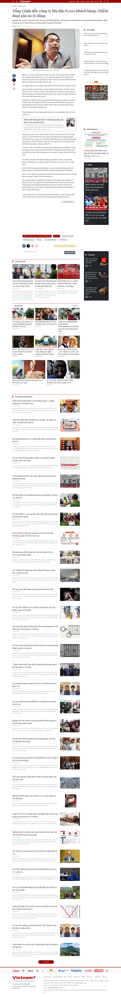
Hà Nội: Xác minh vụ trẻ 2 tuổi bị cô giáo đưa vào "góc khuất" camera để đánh (33, 608)
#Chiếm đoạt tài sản (67, 236)
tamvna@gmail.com (81, 983)
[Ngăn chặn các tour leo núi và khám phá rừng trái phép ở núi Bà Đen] (70, 949)
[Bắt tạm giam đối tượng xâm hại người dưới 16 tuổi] (70, 594)
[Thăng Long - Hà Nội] (101, 1)
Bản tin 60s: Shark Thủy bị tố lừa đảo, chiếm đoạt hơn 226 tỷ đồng (68, 283)
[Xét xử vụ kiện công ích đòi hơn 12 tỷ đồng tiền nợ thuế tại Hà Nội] (70, 706)
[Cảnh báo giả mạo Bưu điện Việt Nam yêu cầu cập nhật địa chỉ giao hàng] (70, 837)
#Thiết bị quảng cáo (28, 240)
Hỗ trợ (70, 977)
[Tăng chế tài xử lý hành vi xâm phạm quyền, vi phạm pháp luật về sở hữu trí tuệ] (70, 405)
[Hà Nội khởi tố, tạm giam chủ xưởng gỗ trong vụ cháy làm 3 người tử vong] (70, 575)
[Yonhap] (63, 970)
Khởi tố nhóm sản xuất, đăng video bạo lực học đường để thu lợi (34, 477)
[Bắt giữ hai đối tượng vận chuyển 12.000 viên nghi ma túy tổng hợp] (70, 800)
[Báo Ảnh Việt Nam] (98, 970)
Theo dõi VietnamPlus (60, 246)
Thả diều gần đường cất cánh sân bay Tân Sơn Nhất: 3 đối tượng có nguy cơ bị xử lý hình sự (96, 72)
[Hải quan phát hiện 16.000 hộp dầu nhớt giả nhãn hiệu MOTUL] (70, 444)
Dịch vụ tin (89, 977)
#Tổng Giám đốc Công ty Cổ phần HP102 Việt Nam (37, 236)
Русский (97, 1)
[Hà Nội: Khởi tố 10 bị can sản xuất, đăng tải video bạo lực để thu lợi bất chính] (70, 519)
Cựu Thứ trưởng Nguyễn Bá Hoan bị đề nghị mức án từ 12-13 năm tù (34, 870)
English (77, 1)
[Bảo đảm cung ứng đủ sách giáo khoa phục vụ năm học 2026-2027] (96, 140)
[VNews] (107, 970)
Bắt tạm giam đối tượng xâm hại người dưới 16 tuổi (32, 589)
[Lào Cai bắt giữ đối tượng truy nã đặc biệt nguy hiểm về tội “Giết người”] (70, 892)
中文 (92, 1)
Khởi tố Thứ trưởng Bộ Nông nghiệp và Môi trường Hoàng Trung (95, 34)
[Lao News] (37, 970)
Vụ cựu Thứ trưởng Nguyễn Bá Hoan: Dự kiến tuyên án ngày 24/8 (34, 684)
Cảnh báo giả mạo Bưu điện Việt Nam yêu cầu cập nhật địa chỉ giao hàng (34, 833)
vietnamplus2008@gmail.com (55, 987)
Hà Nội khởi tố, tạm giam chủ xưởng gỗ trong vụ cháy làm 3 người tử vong (33, 571)
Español (88, 1)
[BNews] (23, 970)
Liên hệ (104, 977)
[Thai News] (42, 970)
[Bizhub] (31, 970)
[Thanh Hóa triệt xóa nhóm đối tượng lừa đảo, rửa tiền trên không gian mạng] (70, 743)
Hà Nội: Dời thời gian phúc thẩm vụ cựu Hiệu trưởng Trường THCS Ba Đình (33, 459)
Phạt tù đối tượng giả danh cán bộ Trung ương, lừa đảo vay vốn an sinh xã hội (43, 120)
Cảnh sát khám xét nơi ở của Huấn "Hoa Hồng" (96, 44)
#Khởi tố (39, 240)
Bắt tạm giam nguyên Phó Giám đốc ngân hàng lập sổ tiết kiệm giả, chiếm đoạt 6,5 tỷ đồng (35, 627)
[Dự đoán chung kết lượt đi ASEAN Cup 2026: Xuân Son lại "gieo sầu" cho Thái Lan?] (96, 203)
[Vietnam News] (76, 970)
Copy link (14, 88)
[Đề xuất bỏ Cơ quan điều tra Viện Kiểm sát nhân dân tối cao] (70, 856)
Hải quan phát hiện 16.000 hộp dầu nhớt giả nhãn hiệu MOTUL (34, 440)
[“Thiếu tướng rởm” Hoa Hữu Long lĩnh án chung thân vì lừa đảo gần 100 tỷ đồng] (70, 669)
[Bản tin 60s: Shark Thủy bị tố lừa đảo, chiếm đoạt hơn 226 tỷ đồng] (69, 271)
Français (82, 1)
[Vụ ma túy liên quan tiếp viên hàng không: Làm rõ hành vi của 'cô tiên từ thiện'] (70, 762)
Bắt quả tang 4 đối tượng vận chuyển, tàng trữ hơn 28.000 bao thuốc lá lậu (32, 553)
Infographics (92, 129)
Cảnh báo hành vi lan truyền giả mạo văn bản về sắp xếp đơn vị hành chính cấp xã (34, 907)
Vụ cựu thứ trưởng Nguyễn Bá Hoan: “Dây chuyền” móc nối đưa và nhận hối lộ (34, 926)
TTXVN (83, 977)
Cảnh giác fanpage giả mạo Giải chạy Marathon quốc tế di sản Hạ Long (32, 534)
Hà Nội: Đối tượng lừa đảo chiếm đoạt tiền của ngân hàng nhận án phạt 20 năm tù (35, 646)
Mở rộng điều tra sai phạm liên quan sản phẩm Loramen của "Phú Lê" (35, 496)
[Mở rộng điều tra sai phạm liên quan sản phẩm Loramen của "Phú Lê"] (70, 500)
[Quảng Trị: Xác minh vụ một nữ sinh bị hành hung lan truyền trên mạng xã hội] (70, 725)
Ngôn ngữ (76, 977)
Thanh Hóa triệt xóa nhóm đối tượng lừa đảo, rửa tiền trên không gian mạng (34, 740)
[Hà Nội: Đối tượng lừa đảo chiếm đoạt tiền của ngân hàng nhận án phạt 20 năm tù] (70, 650)
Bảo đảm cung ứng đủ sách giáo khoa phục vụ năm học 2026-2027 (96, 153)
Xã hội (14, 6)
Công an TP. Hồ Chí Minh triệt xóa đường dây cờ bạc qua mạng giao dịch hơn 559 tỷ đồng (35, 815)
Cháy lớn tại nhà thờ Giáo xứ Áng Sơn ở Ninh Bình (91, 260)
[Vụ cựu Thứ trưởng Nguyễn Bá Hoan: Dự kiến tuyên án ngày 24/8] (70, 688)
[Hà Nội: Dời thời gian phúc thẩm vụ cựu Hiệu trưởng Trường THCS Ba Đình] (70, 463)
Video (90, 165)
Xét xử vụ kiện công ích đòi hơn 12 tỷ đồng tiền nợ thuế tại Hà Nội (34, 702)
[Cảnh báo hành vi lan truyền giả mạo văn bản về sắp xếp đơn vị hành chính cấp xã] (70, 911)
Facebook (14, 75)
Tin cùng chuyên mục (23, 397)
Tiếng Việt (72, 1)
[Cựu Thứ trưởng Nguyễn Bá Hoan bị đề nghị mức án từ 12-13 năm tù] (70, 874)
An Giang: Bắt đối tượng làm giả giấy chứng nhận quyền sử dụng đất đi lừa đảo (46, 283)
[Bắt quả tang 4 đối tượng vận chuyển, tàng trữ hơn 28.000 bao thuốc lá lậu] (70, 557)
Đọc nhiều (91, 30)
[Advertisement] (49, 217)
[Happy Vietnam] (51, 970)
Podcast (91, 255)
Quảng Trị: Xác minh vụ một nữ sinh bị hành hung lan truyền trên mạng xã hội (34, 721)
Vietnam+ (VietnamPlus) (25, 1)
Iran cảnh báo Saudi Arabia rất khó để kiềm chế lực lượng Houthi (91, 290)
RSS (65, 977)
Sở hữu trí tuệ (47, 977)
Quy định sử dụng (57, 977)
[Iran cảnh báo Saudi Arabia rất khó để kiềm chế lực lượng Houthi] (103, 291)
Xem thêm (46, 962)
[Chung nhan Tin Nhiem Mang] (100, 980)
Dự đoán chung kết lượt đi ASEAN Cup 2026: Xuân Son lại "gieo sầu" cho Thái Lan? (95, 216)
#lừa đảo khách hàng (50, 240)
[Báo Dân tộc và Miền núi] (14, 970)
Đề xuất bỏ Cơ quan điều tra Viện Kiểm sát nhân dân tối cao (34, 852)
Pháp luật (22, 6)
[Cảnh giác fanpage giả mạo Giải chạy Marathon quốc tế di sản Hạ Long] (70, 538)
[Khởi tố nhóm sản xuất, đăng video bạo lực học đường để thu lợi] (70, 481)
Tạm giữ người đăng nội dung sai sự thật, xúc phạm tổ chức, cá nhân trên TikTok (34, 421)
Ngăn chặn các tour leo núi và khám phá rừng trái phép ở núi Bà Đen (35, 945)
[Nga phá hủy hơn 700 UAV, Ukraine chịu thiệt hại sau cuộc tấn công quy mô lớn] (103, 275)
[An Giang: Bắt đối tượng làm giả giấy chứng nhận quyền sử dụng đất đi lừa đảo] (46, 271)
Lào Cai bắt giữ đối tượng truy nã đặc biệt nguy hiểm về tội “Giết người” (34, 888)
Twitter (14, 80)
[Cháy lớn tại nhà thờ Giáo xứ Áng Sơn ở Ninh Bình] (103, 262)
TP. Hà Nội (64, 240)
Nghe (90, 266)
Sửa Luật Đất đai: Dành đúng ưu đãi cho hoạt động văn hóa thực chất (34, 778)
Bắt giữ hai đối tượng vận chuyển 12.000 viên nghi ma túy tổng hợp (34, 797)
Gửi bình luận (70, 252)
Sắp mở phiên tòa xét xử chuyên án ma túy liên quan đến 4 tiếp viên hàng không (96, 62)
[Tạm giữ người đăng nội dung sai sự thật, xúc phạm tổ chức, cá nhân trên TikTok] (70, 425)
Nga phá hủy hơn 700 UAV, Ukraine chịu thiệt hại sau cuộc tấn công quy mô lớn (91, 275)
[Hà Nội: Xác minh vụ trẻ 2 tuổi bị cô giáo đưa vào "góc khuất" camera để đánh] (70, 612)
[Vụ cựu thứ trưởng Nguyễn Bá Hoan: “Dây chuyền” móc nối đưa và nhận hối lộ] (70, 930)
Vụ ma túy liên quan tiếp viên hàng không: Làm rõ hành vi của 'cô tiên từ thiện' (35, 759)
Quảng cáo (97, 977)
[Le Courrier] (88, 970)
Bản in (14, 84)
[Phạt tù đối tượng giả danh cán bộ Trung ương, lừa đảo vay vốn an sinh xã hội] (71, 122)
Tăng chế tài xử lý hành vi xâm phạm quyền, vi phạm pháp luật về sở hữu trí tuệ (33, 402)
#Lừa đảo (56, 236)
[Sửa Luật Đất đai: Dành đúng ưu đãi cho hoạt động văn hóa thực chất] (70, 781)
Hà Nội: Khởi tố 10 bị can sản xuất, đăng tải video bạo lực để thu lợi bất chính (35, 515)
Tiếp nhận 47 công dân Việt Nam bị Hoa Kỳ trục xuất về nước (95, 53)
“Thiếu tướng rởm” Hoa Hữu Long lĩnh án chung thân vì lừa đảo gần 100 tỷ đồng (34, 665)
